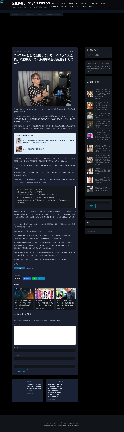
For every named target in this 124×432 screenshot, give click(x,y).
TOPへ (89, 223)
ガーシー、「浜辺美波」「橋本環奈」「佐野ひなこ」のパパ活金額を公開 (102, 115)
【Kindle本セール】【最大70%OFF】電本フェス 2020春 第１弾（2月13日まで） (102, 188)
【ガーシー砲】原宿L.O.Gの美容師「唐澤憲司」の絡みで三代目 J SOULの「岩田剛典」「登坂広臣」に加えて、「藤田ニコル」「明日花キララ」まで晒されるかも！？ (102, 160)
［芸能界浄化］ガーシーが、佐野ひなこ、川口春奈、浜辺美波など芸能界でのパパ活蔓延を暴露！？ (102, 170)
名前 (16, 347)
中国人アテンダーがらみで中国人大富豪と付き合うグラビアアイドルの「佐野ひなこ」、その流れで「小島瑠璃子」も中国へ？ (102, 148)
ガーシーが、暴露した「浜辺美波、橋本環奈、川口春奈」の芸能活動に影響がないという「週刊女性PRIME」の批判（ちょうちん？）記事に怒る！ (55, 390)
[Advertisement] (62, 32)
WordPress (53, 425)
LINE (34, 278)
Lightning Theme (62, 425)
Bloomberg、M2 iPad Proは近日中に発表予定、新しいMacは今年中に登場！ (34, 387)
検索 (91, 206)
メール (16, 355)
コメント (17, 324)
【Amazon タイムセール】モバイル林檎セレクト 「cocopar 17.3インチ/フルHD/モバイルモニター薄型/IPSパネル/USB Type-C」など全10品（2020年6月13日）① (102, 136)
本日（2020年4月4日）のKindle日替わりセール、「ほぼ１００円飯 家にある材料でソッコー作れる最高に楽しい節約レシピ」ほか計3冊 (102, 106)
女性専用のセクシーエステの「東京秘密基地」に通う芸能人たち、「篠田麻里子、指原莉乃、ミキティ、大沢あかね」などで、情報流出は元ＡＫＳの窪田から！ (102, 94)
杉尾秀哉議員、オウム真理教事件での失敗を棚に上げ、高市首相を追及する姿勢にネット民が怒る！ (102, 124)
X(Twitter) (18, 278)
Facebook (27, 278)
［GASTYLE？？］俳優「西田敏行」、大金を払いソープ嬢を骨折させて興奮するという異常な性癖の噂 (102, 180)
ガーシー (72, 51)
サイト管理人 (91, 231)
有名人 (34, 268)
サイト (16, 363)
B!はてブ (41, 278)
